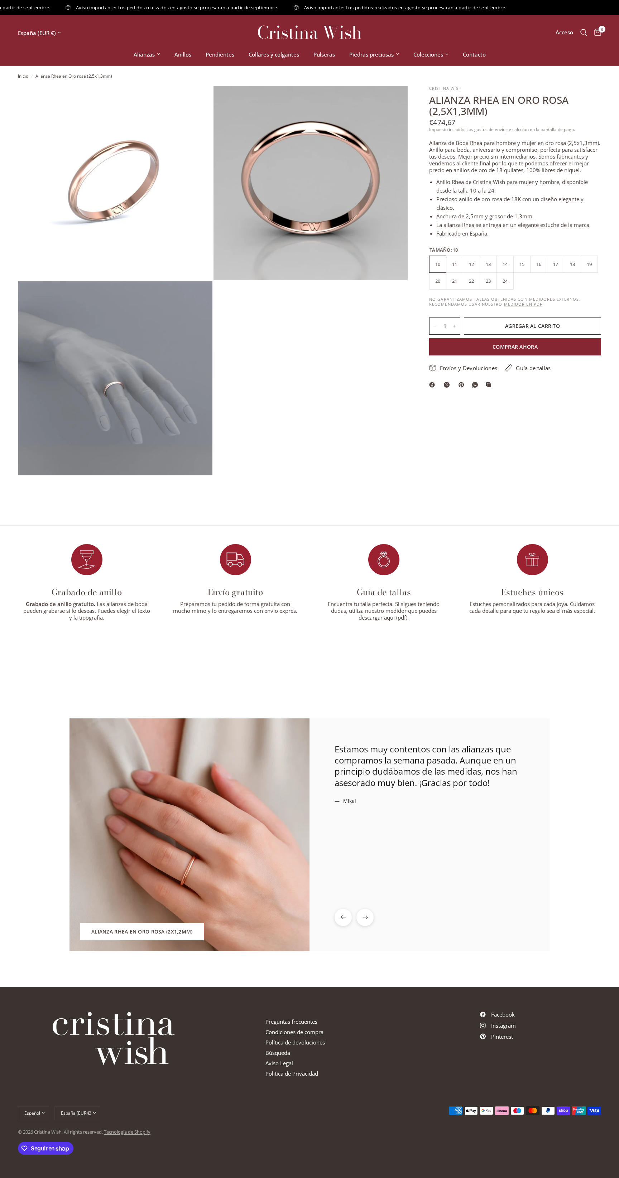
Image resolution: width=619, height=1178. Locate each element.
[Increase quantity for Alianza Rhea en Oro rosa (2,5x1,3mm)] (454, 326)
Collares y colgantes (274, 54)
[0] (596, 33)
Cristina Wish (309, 32)
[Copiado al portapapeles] (490, 384)
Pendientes (220, 54)
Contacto (474, 54)
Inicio (23, 76)
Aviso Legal (279, 1063)
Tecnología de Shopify (127, 1132)
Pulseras (324, 54)
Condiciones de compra (294, 1032)
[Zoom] (197, 101)
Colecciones (428, 54)
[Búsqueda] (584, 33)
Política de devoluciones (295, 1042)
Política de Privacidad (291, 1073)
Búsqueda (277, 1052)
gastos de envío (489, 129)
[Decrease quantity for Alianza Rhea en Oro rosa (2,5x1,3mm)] (435, 326)
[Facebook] (433, 384)
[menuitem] (146, 54)
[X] (448, 384)
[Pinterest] (463, 384)
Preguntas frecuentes (291, 1021)
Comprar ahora (515, 346)
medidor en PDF (523, 304)
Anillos (182, 54)
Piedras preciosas (371, 54)
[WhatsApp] (476, 384)
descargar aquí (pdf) (383, 617)
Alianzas (144, 54)
